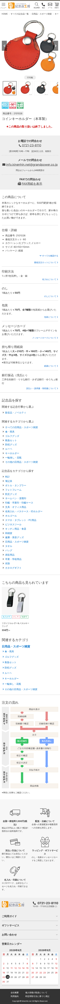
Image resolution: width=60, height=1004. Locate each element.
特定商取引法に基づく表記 (37, 996)
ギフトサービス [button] (10, 925)
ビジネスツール (13, 524)
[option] (30, 45)
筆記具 (8, 481)
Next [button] (55, 46)
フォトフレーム (13, 489)
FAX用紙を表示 (32, 183)
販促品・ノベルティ (15, 412)
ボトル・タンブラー (15, 485)
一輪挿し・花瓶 (13, 457)
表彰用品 (9, 554)
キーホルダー (12, 453)
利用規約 (15, 996)
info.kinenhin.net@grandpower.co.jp (32, 164)
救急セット (11, 440)
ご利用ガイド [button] (9, 916)
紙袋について (50, 366)
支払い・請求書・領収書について (41, 388)
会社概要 (15, 992)
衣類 (7, 563)
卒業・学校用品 (13, 559)
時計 (7, 476)
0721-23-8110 (31, 145)
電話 (43, 8)
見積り (56, 8)
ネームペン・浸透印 (15, 498)
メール (50, 8)
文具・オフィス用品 (15, 507)
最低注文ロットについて (45, 262)
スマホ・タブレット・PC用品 (20, 520)
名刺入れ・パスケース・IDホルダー (23, 511)
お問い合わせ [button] (9, 934)
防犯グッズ (11, 444)
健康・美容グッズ (14, 537)
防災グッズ (11, 494)
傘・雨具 (9, 431)
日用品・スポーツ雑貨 (16, 541)
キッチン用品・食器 (15, 528)
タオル (8, 546)
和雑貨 (8, 533)
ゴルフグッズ (12, 435)
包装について (50, 317)
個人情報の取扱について (36, 992)
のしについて (50, 296)
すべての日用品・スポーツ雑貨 (21, 427)
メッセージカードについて (44, 338)
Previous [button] (4, 46)
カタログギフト (13, 567)
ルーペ (8, 448)
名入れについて (49, 279)
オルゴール (11, 515)
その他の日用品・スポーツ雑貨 (21, 461)
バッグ (8, 550)
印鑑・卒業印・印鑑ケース (19, 502)
